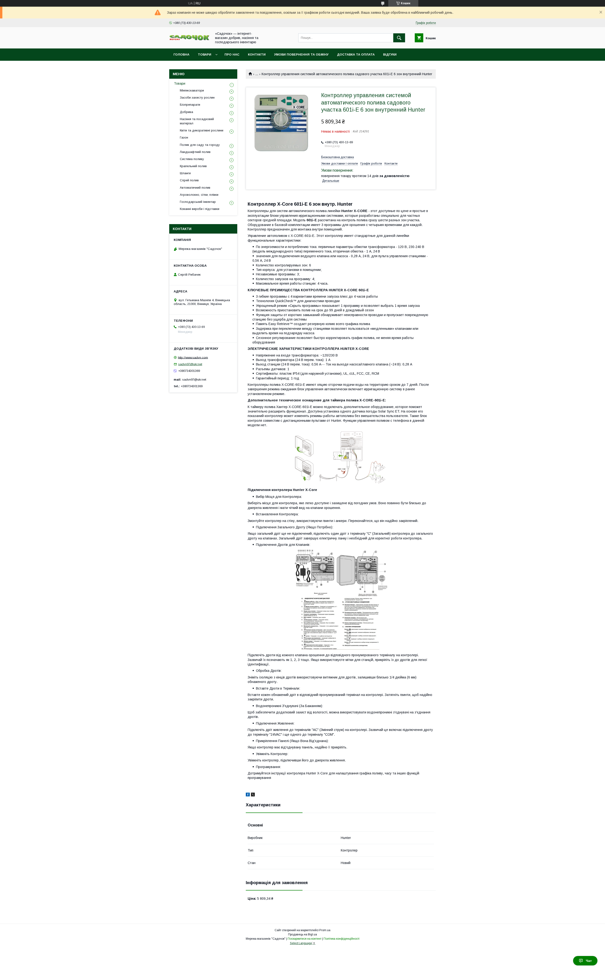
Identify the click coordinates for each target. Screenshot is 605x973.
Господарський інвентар (198, 202)
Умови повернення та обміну (301, 54)
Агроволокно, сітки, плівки (199, 194)
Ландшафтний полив (195, 152)
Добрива (186, 112)
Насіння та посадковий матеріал (197, 121)
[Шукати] (399, 37)
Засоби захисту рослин (197, 97)
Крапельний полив (193, 166)
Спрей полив (189, 180)
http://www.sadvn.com (193, 357)
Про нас (232, 54)
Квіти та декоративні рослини (201, 130)
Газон (184, 137)
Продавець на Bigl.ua (302, 934)
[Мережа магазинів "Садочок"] (189, 39)
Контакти (257, 54)
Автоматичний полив (195, 187)
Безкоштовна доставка (337, 157)
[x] (253, 795)
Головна (181, 54)
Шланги (185, 173)
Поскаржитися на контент (304, 938)
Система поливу (192, 159)
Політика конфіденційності (341, 938)
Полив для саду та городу (200, 145)
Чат (589, 961)
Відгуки (390, 54)
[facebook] (248, 795)
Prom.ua (324, 930)
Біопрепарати (190, 104)
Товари (204, 54)
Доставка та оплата (356, 54)
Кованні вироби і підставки (199, 209)
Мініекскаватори (192, 90)
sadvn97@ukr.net (190, 364)
